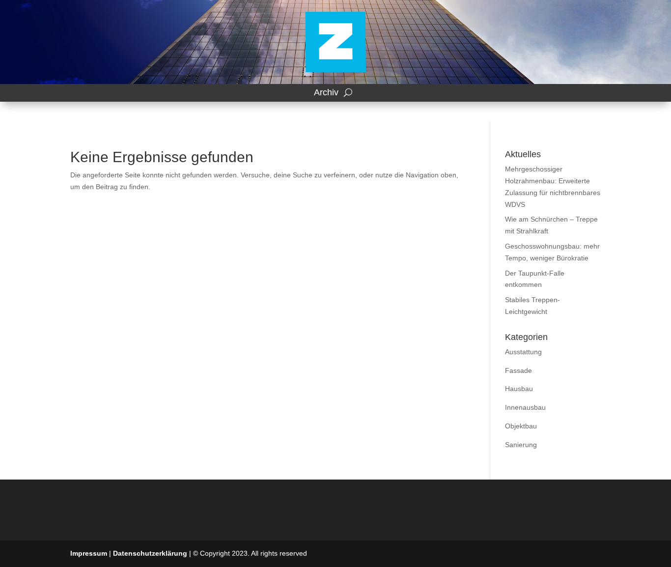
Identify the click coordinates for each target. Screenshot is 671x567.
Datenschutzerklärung (150, 553)
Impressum (88, 553)
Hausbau (519, 389)
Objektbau (521, 426)
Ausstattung (523, 352)
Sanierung (521, 445)
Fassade (518, 370)
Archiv (326, 92)
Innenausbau (525, 407)
